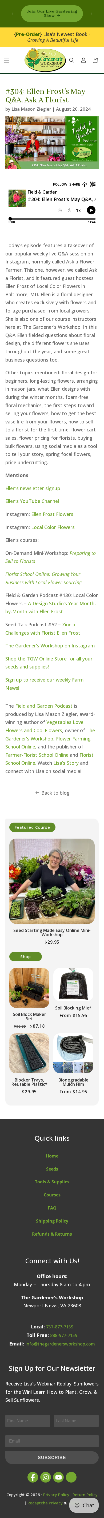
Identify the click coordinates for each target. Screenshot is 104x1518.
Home (52, 1156)
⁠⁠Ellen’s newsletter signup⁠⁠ (32, 488)
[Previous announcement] (12, 13)
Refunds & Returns (52, 1234)
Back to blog (55, 793)
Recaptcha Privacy (45, 1502)
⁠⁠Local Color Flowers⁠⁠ (53, 527)
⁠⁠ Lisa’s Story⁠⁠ (65, 763)
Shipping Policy (52, 1221)
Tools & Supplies (52, 1182)
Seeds (52, 1169)
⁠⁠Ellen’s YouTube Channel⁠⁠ (32, 501)
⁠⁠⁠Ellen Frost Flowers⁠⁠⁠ (52, 514)
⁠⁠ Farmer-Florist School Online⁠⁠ (37, 755)
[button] (7, 60)
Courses (52, 1195)
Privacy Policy (56, 1494)
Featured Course (32, 827)
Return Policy (85, 1494)
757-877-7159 (59, 1327)
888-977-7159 (63, 1335)
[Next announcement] (91, 13)
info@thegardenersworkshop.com (60, 1344)
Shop (25, 956)
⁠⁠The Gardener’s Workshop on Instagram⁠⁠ (50, 645)
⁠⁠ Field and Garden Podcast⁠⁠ (43, 706)
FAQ (52, 1208)
